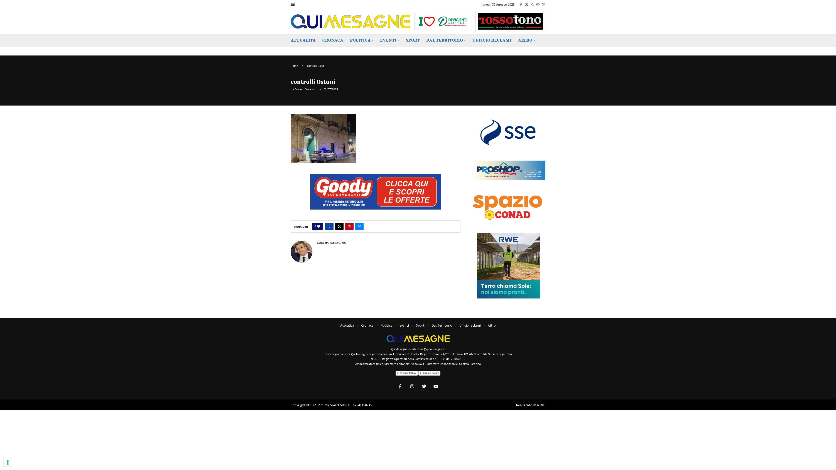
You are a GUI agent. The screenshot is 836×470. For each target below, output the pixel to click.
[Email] (543, 4)
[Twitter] (526, 4)
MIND (541, 405)
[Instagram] (532, 4)
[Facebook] (521, 4)
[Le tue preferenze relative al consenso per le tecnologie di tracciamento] (7, 462)
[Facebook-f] (400, 386)
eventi (388, 40)
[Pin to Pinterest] (349, 226)
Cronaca (332, 40)
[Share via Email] (359, 226)
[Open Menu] (293, 4)
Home (294, 66)
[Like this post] (318, 226)
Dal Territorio (444, 40)
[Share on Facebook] (329, 226)
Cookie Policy (431, 372)
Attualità (303, 40)
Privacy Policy (408, 372)
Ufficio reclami (491, 40)
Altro (525, 40)
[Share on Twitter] (339, 226)
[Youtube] (538, 4)
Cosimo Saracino (305, 89)
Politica (360, 40)
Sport (413, 40)
